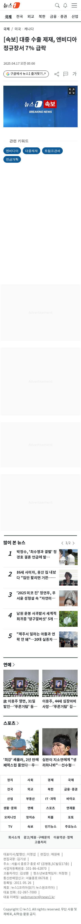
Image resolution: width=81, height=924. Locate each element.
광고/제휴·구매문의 (37, 837)
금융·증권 (71, 789)
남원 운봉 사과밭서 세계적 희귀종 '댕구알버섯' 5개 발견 (37, 619)
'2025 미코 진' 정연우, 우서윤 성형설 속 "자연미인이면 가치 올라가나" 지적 (36, 598)
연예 (7, 664)
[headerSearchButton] (57, 5)
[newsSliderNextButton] (74, 543)
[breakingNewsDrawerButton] (65, 5)
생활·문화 (10, 808)
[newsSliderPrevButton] (62, 543)
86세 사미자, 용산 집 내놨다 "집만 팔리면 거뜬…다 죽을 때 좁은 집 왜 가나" (36, 578)
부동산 (30, 799)
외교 (30, 789)
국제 (6, 29)
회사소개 (14, 837)
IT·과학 (50, 799)
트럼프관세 (52, 151)
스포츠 (9, 723)
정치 (10, 780)
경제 (51, 780)
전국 (10, 789)
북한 (51, 789)
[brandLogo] (11, 5)
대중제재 (31, 151)
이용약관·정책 (63, 837)
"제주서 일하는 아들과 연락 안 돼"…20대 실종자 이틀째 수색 (37, 639)
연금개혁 (12, 159)
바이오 (70, 799)
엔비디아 (12, 151)
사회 (30, 780)
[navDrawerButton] (74, 5)
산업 (10, 799)
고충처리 (40, 842)
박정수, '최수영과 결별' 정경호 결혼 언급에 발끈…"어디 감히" (37, 557)
